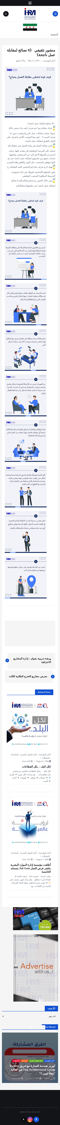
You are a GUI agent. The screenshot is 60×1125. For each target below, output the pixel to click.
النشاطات (46, 758)
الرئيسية (54, 34)
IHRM (47, 1079)
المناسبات (14, 755)
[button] (43, 1027)
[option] (30, 1058)
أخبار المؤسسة (49, 61)
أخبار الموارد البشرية (28, 755)
